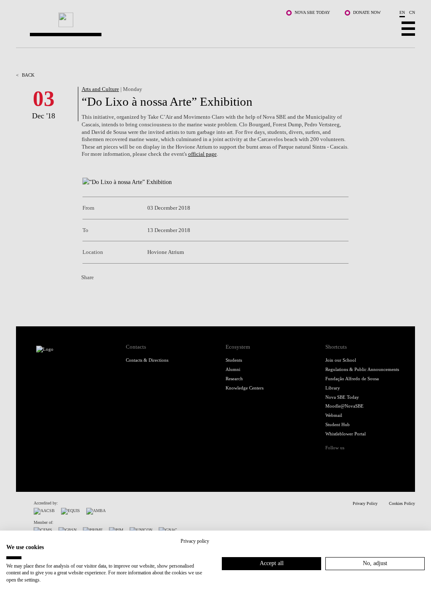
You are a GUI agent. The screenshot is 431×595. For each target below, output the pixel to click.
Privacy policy (195, 541)
